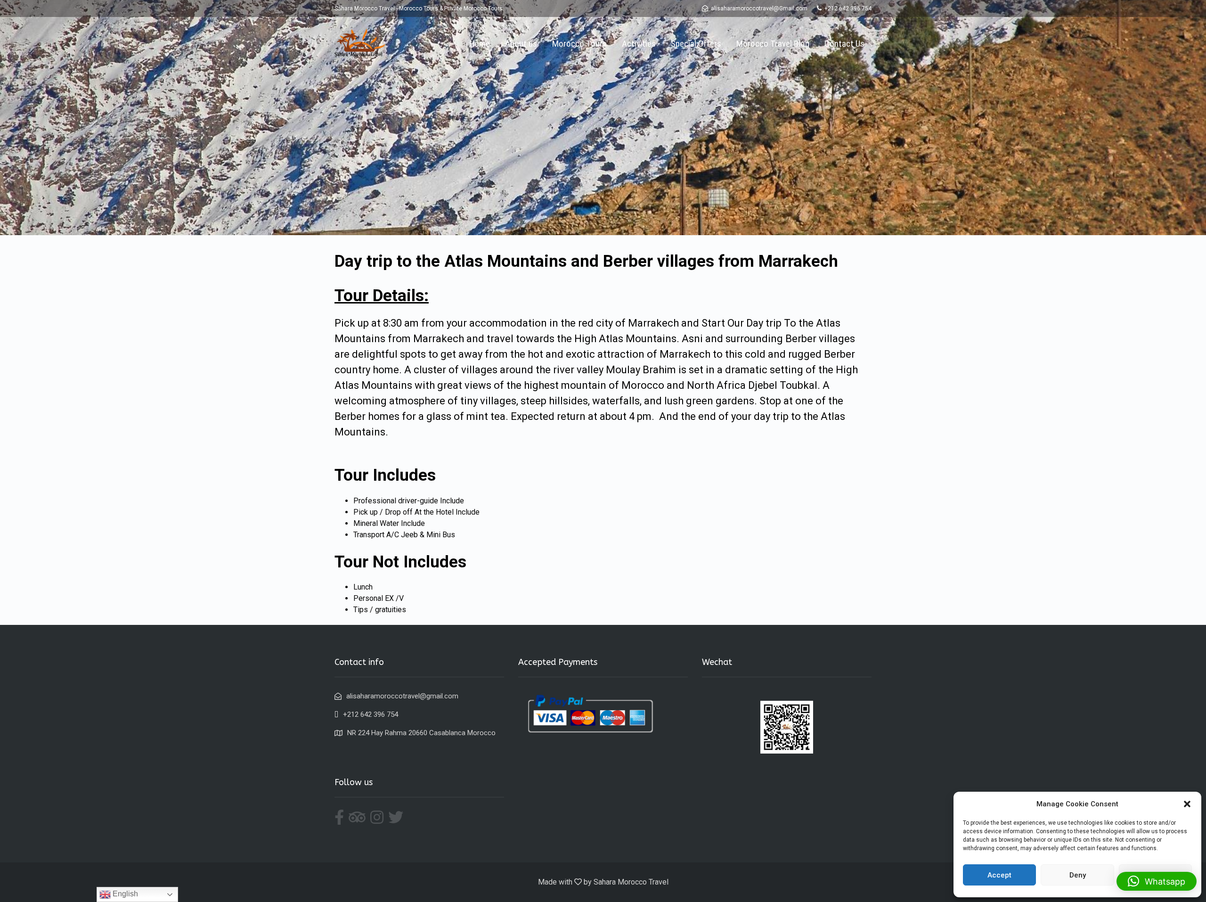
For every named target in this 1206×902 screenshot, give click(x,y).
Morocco (642, 385)
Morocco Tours (579, 43)
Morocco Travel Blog (772, 43)
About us (521, 43)
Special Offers (696, 43)
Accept (999, 875)
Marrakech (653, 323)
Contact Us (844, 43)
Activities (639, 43)
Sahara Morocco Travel (631, 881)
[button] (1187, 804)
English (124, 894)
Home (479, 43)
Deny (1077, 875)
